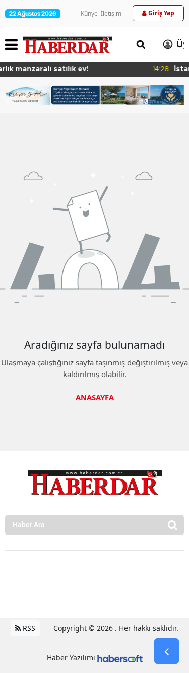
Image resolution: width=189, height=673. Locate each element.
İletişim (111, 13)
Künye (89, 13)
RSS (28, 628)
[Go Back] (166, 651)
